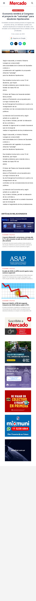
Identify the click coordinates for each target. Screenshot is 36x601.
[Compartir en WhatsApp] (24, 43)
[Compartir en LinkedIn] (11, 43)
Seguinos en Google (19, 38)
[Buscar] (32, 3)
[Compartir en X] (15, 43)
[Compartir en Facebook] (20, 43)
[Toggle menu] (4, 3)
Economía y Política (18, 10)
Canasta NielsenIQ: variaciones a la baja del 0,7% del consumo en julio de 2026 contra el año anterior (17, 239)
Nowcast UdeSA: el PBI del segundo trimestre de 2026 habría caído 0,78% (15, 304)
